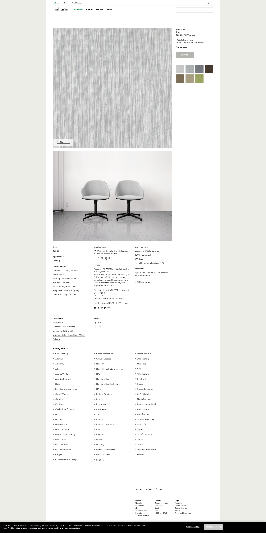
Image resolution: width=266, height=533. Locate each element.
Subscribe (138, 513)
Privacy (177, 511)
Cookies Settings (193, 527)
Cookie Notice (180, 506)
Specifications (59, 323)
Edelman (66, 3)
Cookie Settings (181, 508)
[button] (79, 12)
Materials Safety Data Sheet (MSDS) (69, 335)
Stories (99, 10)
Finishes (56, 339)
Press (156, 511)
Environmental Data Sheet (64, 331)
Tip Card (97, 323)
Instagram (139, 489)
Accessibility (179, 503)
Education (139, 503)
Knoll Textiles (77, 3)
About (89, 10)
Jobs (136, 508)
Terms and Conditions (155, 273)
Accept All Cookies (214, 527)
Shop (109, 10)
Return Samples (141, 511)
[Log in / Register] (208, 3)
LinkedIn (149, 489)
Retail (157, 508)
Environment (139, 506)
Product (78, 10)
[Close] (262, 527)
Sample (184, 55)
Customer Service (161, 503)
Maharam (56, 3)
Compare (182, 48)
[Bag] (212, 3)
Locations (158, 506)
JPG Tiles (98, 327)
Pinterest (159, 489)
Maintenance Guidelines (64, 327)
